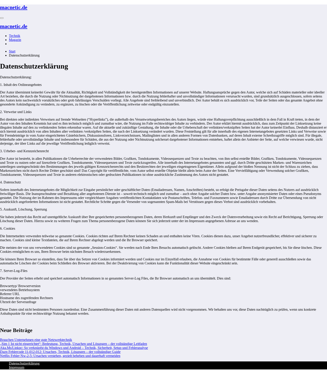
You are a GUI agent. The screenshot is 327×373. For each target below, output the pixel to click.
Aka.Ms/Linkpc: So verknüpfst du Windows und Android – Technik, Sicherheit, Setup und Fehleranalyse (74, 348)
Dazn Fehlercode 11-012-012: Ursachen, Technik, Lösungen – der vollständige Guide (60, 352)
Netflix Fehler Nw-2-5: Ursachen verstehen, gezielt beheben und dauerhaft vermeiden (60, 356)
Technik (14, 36)
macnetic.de (13, 7)
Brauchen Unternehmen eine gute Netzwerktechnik (36, 340)
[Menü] (2, 18)
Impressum (16, 367)
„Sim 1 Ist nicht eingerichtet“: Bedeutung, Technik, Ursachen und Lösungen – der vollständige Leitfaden (73, 344)
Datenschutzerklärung (24, 363)
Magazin (15, 40)
